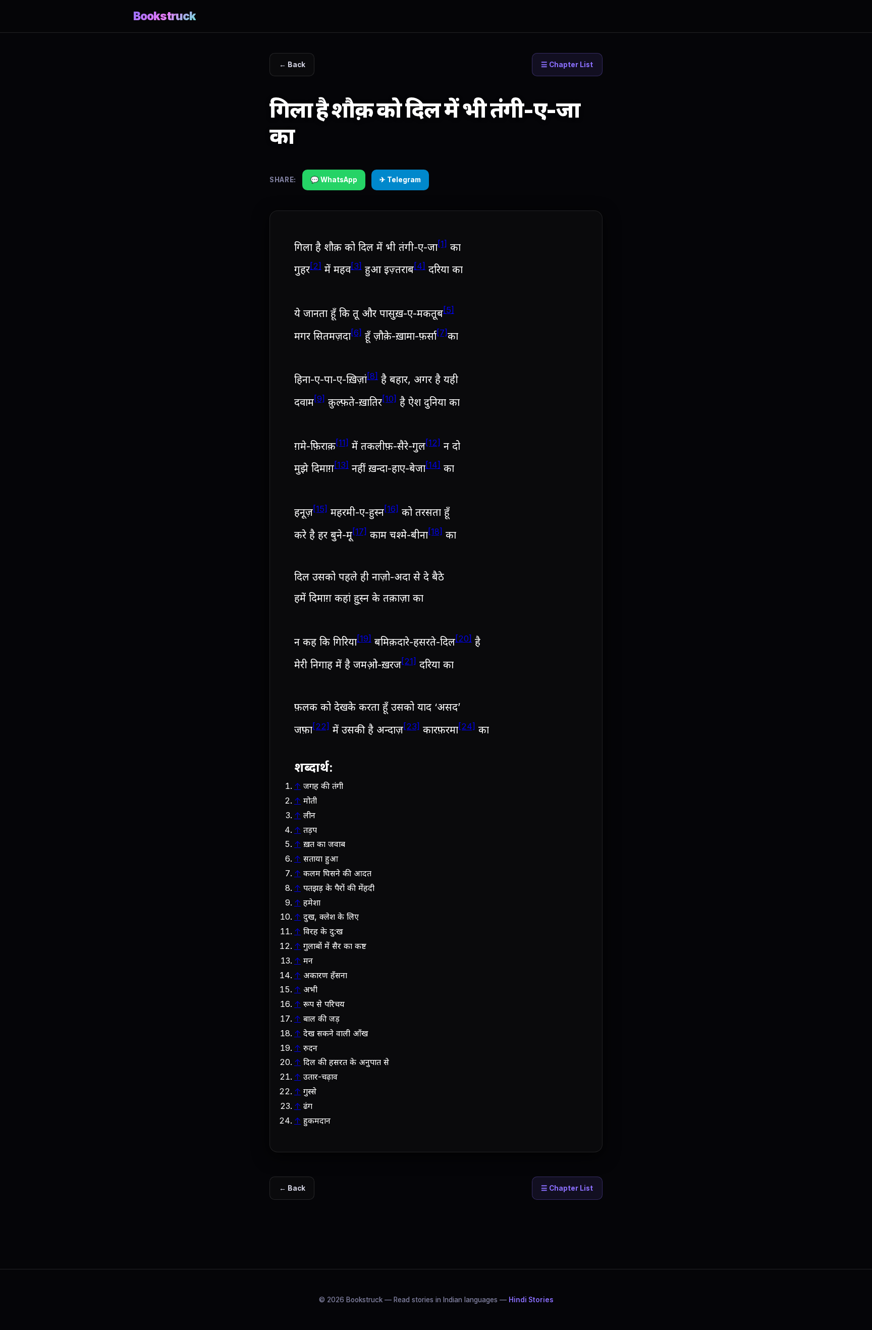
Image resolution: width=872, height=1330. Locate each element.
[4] (419, 266)
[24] (466, 726)
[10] (389, 399)
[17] (359, 531)
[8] (372, 376)
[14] (433, 465)
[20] (463, 638)
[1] (442, 244)
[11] (342, 443)
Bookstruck (164, 16)
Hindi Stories (531, 1300)
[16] (391, 509)
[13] (341, 465)
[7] (442, 333)
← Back (292, 65)
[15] (320, 509)
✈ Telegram (400, 180)
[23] (411, 726)
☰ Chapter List (567, 65)
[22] (321, 726)
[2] (315, 266)
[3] (356, 266)
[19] (364, 638)
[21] (408, 661)
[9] (319, 399)
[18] (435, 531)
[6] (356, 333)
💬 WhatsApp (333, 180)
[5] (448, 310)
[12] (433, 443)
